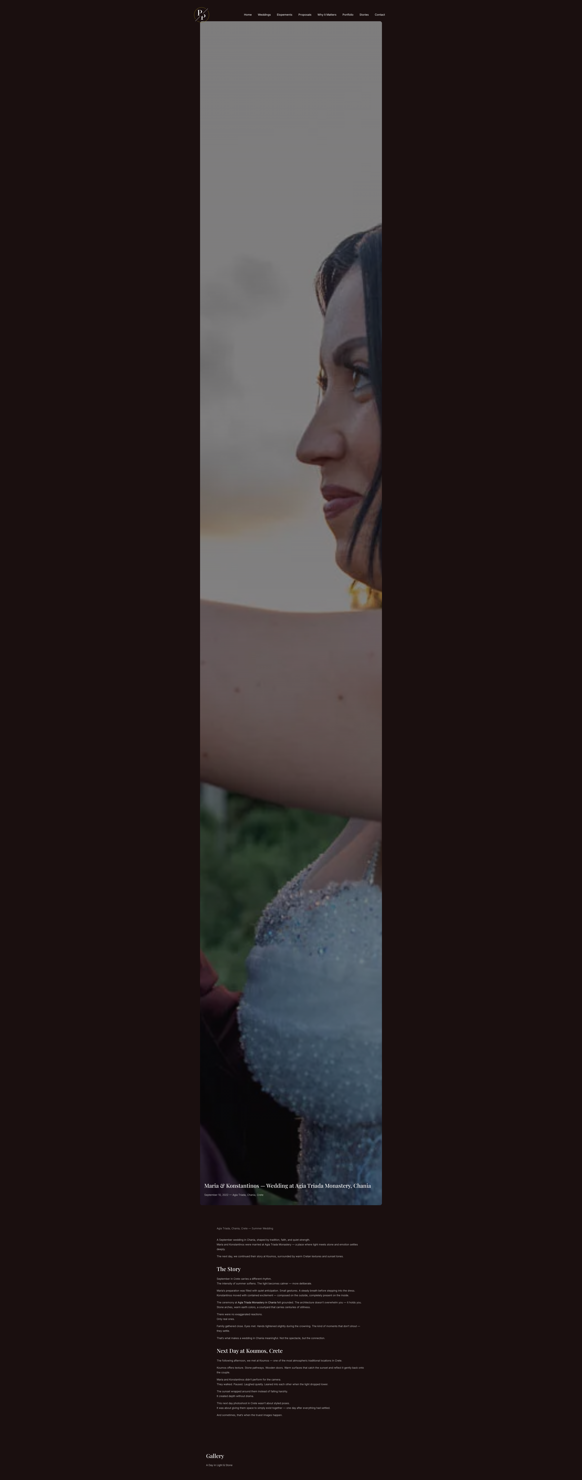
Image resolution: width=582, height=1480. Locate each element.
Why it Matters (327, 14)
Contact (380, 14)
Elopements (284, 14)
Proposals (304, 14)
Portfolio (348, 14)
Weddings (264, 14)
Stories (364, 14)
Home (248, 14)
